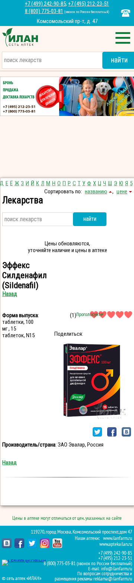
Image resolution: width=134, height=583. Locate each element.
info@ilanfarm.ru (116, 569)
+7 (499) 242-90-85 (45, 3)
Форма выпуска (20, 315)
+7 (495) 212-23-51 (88, 3)
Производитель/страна (28, 444)
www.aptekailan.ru (115, 544)
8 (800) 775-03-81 (44, 11)
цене (122, 191)
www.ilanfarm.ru (117, 538)
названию (96, 191)
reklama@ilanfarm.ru (112, 579)
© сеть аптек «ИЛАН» (21, 579)
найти (89, 218)
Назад (9, 293)
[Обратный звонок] (125, 13)
